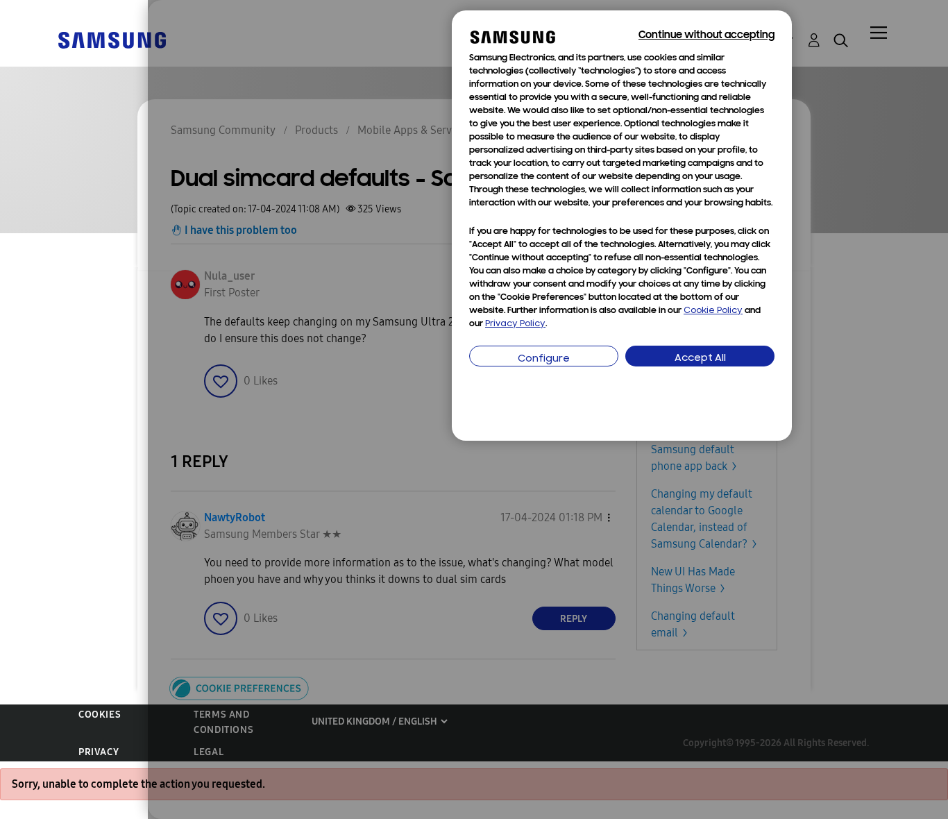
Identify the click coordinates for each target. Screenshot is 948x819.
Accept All (700, 358)
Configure (544, 359)
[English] (112, 39)
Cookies (99, 714)
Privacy (98, 752)
